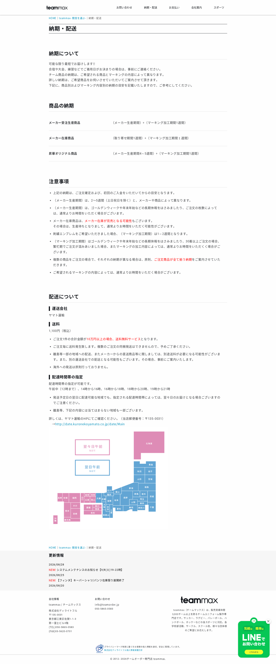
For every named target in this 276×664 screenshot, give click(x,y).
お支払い (174, 7)
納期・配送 (150, 7)
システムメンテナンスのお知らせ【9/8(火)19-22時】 (90, 569)
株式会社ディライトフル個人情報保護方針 (123, 650)
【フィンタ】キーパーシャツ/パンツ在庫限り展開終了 (90, 580)
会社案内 (196, 7)
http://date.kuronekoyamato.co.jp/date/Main (90, 424)
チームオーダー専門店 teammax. (146, 658)
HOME (52, 18)
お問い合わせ (124, 7)
